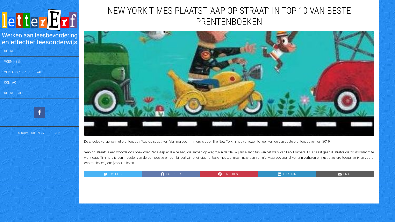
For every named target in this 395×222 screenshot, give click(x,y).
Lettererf (54, 133)
